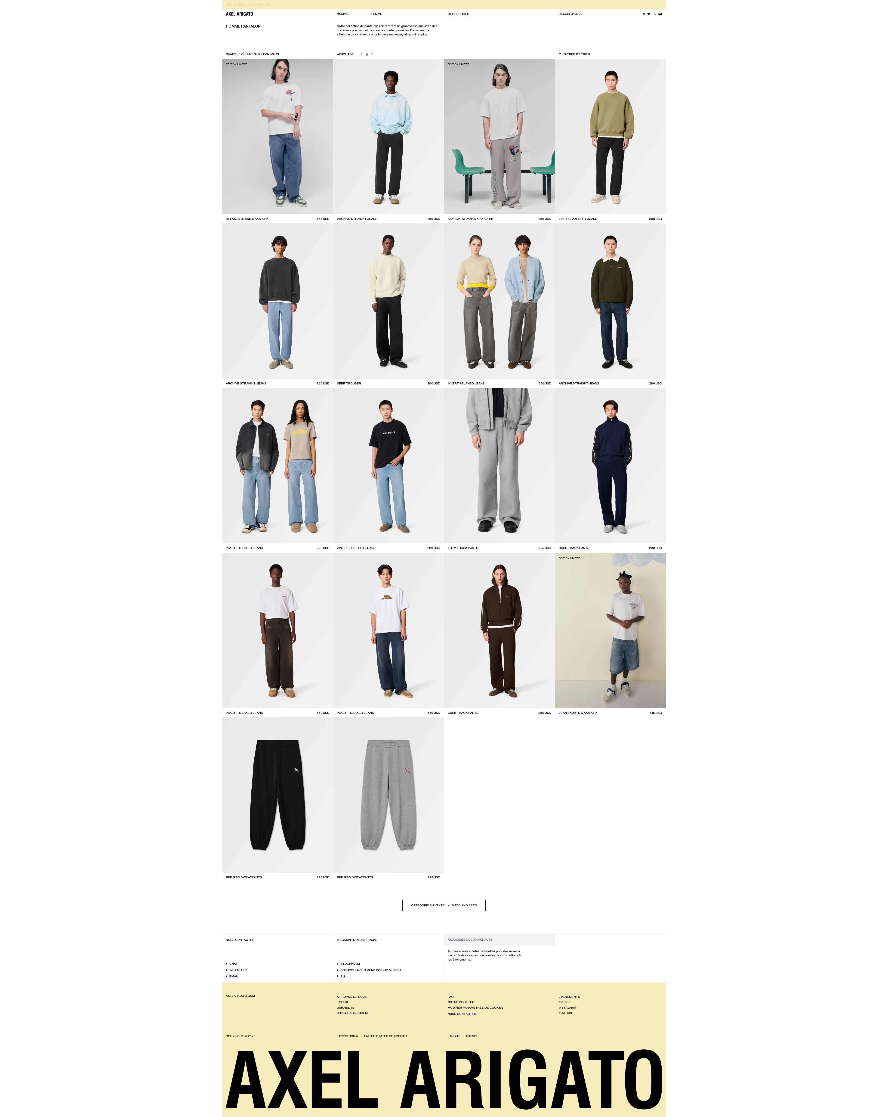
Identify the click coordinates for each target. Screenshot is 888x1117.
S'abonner (847, 138)
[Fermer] (880, 24)
